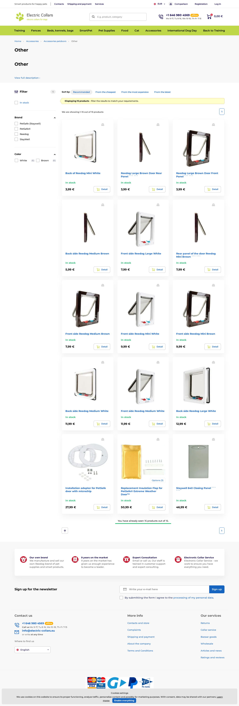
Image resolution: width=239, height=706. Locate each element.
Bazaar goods (209, 636)
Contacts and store (138, 623)
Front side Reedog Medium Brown (87, 333)
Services (99, 4)
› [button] (27, 77)
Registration (201, 4)
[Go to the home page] (35, 17)
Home (18, 41)
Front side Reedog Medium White (142, 411)
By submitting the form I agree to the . (169, 597)
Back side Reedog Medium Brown (87, 253)
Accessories (32, 41)
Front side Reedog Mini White (140, 333)
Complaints (134, 629)
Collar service (208, 629)
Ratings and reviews (212, 657)
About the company (139, 643)
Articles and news (211, 650)
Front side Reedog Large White (141, 253)
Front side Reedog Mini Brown (195, 333)
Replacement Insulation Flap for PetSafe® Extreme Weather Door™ (141, 491)
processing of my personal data (193, 597)
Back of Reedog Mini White (82, 173)
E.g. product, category (109, 16)
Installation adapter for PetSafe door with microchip (85, 490)
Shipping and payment (79, 4)
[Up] (65, 531)
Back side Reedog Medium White (86, 411)
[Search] (93, 17)
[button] (102, 124)
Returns (205, 623)
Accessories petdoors (55, 41)
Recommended (81, 92)
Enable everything (124, 700)
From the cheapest (106, 92)
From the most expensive (135, 92)
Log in (218, 4)
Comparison (181, 4)
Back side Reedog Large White (196, 411)
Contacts (59, 4)
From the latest (162, 92)
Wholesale (207, 643)
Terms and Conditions (140, 650)
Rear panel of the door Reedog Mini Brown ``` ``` (196, 255)
